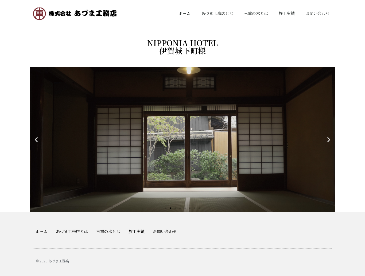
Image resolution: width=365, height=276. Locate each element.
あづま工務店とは (217, 13)
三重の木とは (256, 13)
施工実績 (287, 13)
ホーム (184, 13)
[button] (165, 208)
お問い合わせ (317, 13)
